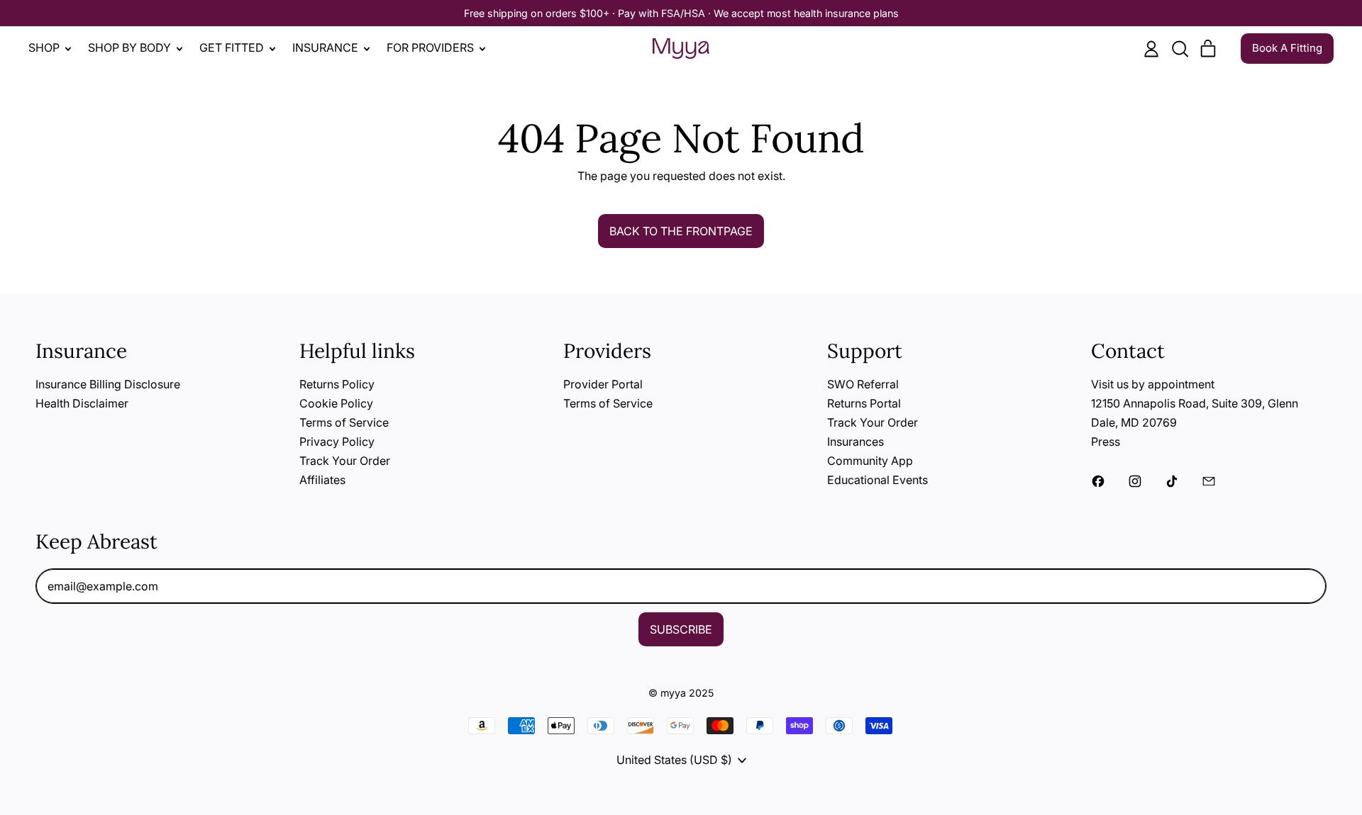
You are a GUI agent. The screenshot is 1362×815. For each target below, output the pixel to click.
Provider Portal (603, 384)
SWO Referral (863, 384)
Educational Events (877, 480)
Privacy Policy (337, 441)
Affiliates (322, 480)
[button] (1180, 49)
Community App (870, 461)
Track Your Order (344, 461)
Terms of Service (344, 422)
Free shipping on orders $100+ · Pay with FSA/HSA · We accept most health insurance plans (681, 13)
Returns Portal (864, 403)
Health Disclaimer (81, 403)
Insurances (855, 441)
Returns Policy (337, 384)
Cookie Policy (336, 403)
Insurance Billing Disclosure (107, 384)
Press (1105, 441)
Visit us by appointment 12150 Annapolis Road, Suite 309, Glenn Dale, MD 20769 (1194, 403)
